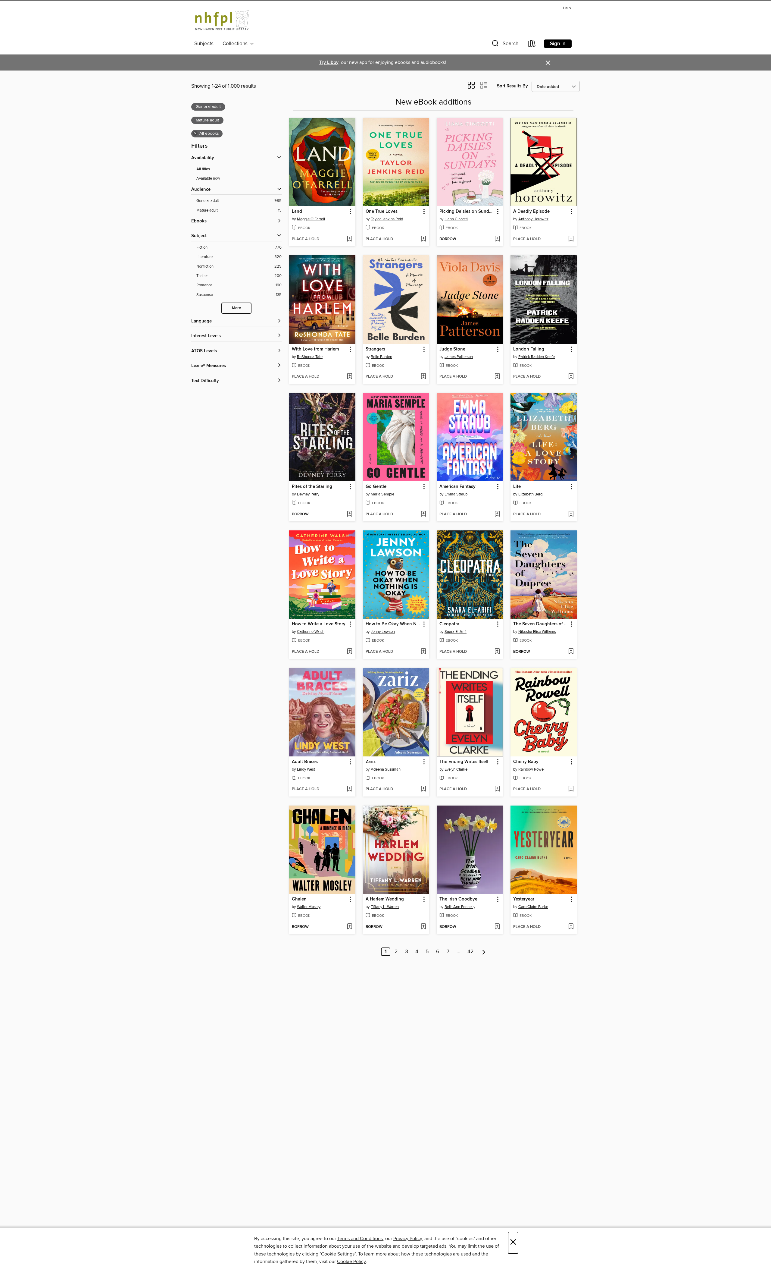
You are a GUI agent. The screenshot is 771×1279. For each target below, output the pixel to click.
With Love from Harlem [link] (315, 349)
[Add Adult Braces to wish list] (349, 789)
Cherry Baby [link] (525, 762)
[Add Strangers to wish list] (423, 377)
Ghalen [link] (299, 899)
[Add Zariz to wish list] (423, 789)
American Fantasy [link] (457, 486)
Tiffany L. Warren (385, 906)
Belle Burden (381, 356)
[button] (504, 45)
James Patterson (459, 356)
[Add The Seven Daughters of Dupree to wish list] (571, 652)
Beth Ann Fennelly (460, 906)
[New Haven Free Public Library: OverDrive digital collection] (222, 20)
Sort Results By (512, 86)
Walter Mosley (308, 906)
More (236, 308)
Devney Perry (308, 494)
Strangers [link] (375, 349)
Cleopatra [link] (449, 624)
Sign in (558, 43)
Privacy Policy (407, 1239)
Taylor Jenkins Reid (387, 219)
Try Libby (329, 62)
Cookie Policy (351, 1262)
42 (470, 951)
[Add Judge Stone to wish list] (497, 377)
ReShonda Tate (310, 356)
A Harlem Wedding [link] (385, 899)
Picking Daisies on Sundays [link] (467, 211)
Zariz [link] (371, 762)
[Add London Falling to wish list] (571, 377)
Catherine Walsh (310, 631)
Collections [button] (236, 43)
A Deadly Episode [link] (531, 211)
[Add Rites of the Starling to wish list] (349, 514)
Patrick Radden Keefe (536, 356)
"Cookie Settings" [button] (338, 1254)
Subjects (204, 43)
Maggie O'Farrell (311, 219)
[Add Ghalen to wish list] (349, 927)
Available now (208, 178)
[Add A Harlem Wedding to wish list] (423, 927)
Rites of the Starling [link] (312, 486)
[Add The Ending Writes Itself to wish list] (497, 789)
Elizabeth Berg (530, 494)
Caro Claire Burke (533, 906)
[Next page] (484, 951)
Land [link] (297, 211)
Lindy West (306, 769)
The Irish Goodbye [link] (458, 899)
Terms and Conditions (360, 1239)
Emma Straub (456, 494)
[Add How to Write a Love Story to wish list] (349, 652)
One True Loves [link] (382, 211)
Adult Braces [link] (305, 762)
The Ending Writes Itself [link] (464, 762)
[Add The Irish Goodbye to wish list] (497, 927)
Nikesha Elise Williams (537, 631)
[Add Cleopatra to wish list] (497, 652)
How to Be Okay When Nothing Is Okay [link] (393, 624)
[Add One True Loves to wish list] (423, 239)
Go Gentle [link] (376, 486)
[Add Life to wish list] (571, 514)
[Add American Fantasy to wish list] (497, 514)
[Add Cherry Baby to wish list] (571, 789)
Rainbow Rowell (531, 769)
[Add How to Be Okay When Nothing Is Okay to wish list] (423, 652)
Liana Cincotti (456, 219)
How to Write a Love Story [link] (318, 624)
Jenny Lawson (383, 631)
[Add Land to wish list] (349, 239)
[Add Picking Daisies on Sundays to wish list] (497, 239)
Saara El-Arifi (456, 631)
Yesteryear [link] (523, 899)
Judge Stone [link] (452, 349)
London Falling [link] (528, 349)
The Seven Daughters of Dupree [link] (540, 624)
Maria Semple (382, 494)
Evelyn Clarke (456, 769)
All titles (203, 169)
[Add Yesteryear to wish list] (571, 927)
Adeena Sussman (386, 769)
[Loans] (532, 45)
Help (567, 8)
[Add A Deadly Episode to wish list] (571, 239)
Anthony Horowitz (533, 219)
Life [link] (517, 486)
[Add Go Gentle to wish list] (423, 514)
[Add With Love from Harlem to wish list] (349, 377)
